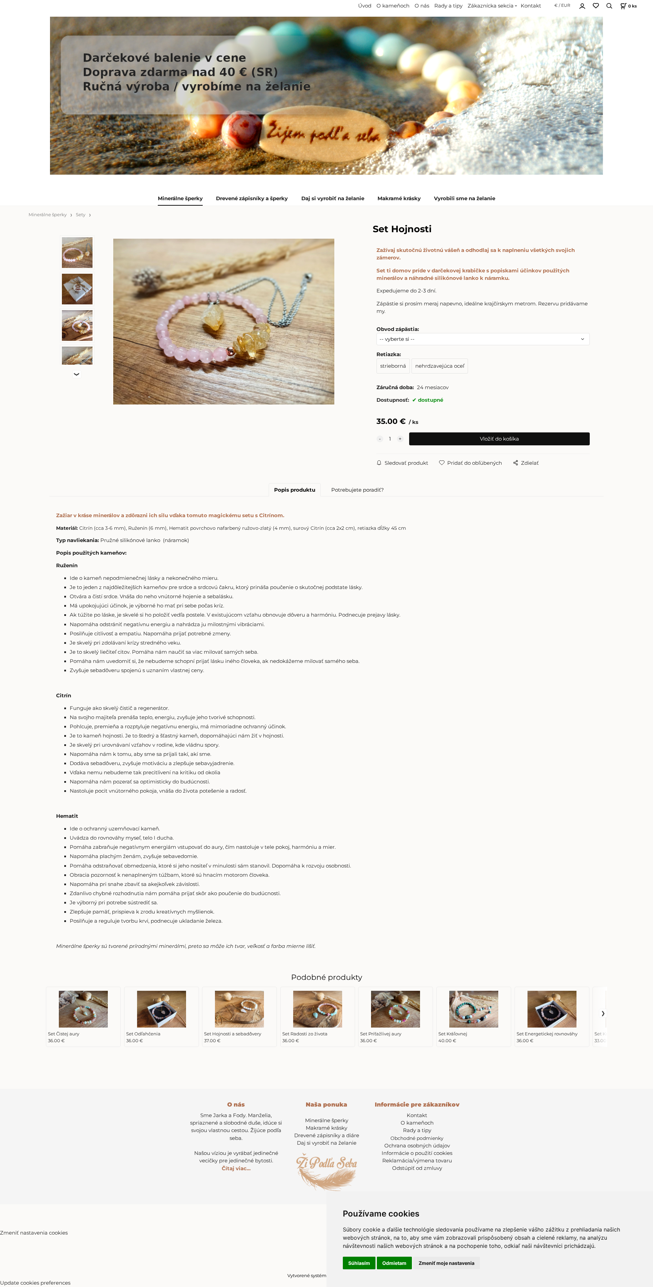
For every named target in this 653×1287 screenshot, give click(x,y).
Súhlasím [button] (359, 1263)
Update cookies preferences (35, 1283)
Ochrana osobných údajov (417, 1146)
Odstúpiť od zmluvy (417, 1168)
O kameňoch (392, 6)
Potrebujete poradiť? (357, 490)
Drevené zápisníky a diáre (326, 1135)
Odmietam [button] (394, 1263)
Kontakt (531, 6)
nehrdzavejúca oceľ (439, 366)
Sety (80, 214)
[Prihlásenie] (582, 5)
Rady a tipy (448, 6)
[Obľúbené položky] (595, 6)
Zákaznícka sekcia (491, 6)
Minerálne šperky (180, 198)
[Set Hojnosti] (223, 321)
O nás (422, 6)
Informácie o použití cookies (417, 1153)
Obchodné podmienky (416, 1138)
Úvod (364, 6)
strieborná (393, 366)
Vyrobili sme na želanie (464, 198)
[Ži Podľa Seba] (326, 96)
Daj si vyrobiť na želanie (332, 198)
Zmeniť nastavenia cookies (34, 1233)
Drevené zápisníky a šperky (252, 198)
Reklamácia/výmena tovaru (417, 1161)
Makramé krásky (399, 198)
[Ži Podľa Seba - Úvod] (326, 1172)
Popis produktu (294, 490)
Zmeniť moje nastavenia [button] (446, 1263)
